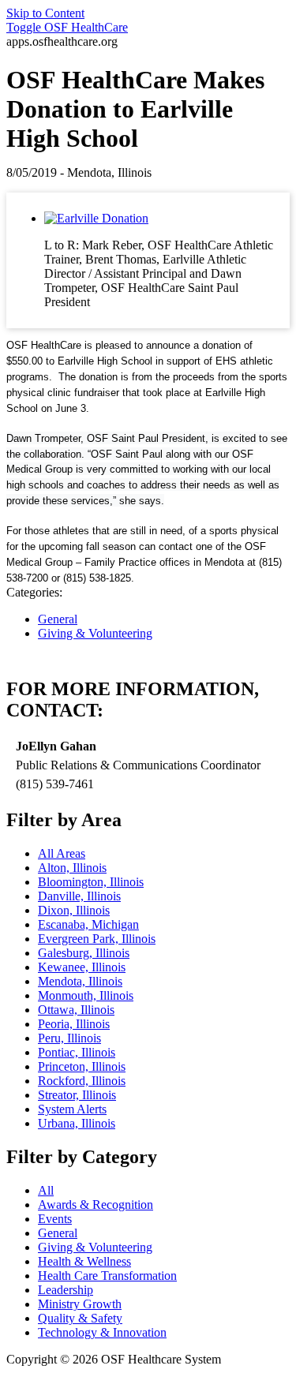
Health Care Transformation (107, 1275)
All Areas (61, 853)
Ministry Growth (80, 1304)
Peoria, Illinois (74, 1024)
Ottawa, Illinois (76, 1009)
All (46, 1190)
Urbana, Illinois (76, 1123)
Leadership (65, 1289)
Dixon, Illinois (74, 910)
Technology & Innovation (102, 1332)
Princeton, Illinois (82, 1066)
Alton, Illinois (72, 867)
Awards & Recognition (95, 1204)
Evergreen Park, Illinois (96, 938)
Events (55, 1218)
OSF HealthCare (67, 27)
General (57, 619)
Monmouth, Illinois (85, 995)
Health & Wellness (84, 1261)
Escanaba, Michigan (88, 924)
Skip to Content (45, 13)
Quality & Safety (80, 1318)
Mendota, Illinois (80, 981)
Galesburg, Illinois (83, 953)
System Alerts (72, 1109)
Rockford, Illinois (82, 1080)
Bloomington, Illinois (91, 882)
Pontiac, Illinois (76, 1052)
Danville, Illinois (79, 896)
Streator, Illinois (77, 1095)
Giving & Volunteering (95, 633)
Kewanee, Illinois (82, 967)
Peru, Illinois (69, 1038)
